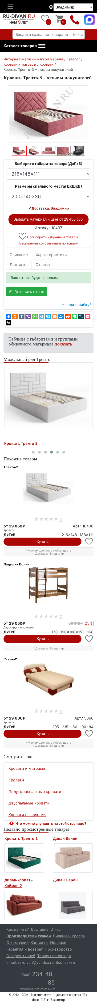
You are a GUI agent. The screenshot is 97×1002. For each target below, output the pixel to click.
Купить (42, 541)
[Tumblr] (21, 316)
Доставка (19, 264)
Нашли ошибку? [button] (76, 304)
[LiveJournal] (81, 316)
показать (63, 344)
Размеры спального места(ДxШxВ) (48, 186)
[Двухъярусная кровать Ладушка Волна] (48, 585)
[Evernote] (74, 316)
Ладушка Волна (16, 564)
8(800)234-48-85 (74, 19)
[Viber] (28, 316)
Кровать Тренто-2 (20, 444)
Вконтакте (65, 962)
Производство (58, 949)
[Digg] (8, 322)
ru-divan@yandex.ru (36, 962)
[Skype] (48, 316)
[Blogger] (54, 316)
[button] (24, 46)
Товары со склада (54, 955)
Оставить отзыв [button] (28, 291)
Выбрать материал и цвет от (48, 219)
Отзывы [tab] (43, 264)
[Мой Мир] (61, 316)
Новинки (58, 942)
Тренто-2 (11, 467)
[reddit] (68, 316)
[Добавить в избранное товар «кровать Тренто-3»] (23, 236)
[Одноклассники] (15, 316)
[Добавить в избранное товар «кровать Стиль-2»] (89, 733)
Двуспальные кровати (29, 803)
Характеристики (51, 254)
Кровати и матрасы (26, 768)
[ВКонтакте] (8, 316)
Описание (19, 254)
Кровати (16, 780)
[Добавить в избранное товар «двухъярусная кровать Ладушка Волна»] (89, 638)
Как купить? (17, 929)
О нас (55, 929)
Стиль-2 (10, 659)
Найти (78, 35)
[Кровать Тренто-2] (48, 398)
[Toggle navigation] (10, 6)
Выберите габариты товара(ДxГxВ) (49, 163)
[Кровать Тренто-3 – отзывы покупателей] (48, 114)
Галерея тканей (20, 955)
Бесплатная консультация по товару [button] (48, 243)
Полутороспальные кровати (34, 791)
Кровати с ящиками (27, 814)
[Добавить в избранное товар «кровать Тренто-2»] (89, 541)
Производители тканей (28, 936)
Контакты (39, 942)
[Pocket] (87, 316)
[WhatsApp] (35, 316)
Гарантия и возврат (24, 949)
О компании (17, 942)
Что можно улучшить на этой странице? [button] (50, 823)
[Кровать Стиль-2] (48, 680)
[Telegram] (41, 316)
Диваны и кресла (69, 936)
